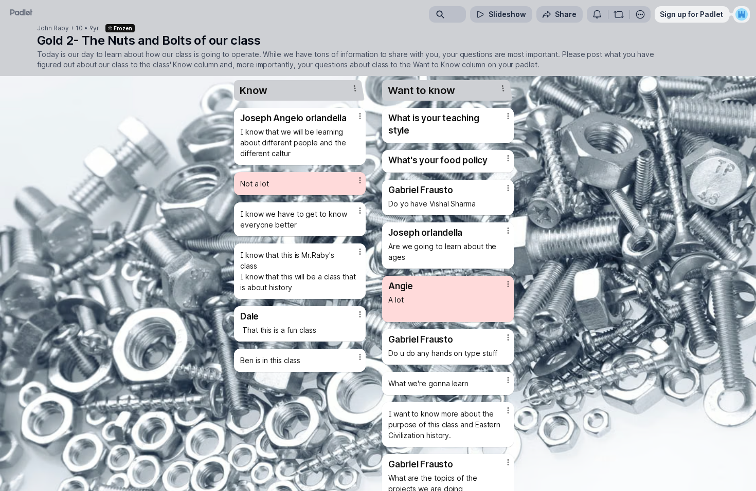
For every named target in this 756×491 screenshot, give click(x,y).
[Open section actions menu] (355, 88)
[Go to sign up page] (741, 14)
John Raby (53, 28)
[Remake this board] (618, 14)
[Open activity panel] (597, 14)
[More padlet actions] (640, 14)
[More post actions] (360, 116)
